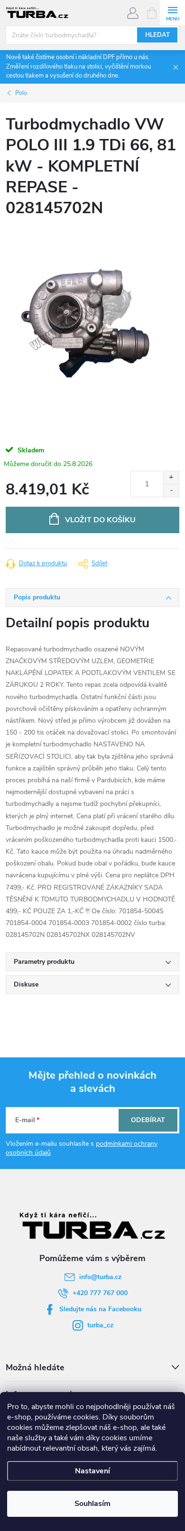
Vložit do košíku (100, 520)
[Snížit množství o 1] (171, 490)
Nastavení (92, 1471)
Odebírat (148, 1120)
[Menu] (172, 12)
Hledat (157, 35)
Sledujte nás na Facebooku (100, 1309)
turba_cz (100, 1325)
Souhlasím (92, 1503)
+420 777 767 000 (100, 1293)
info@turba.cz (100, 1276)
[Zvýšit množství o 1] (171, 477)
